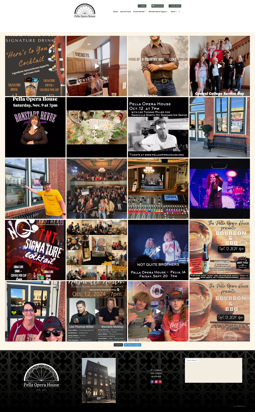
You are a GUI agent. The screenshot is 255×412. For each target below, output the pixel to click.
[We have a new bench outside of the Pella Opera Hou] (219, 127)
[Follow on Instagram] (156, 381)
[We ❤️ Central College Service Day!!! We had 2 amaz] (219, 66)
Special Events (125, 12)
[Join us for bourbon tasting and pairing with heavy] (219, 311)
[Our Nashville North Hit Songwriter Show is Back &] (97, 311)
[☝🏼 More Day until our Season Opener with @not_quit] (219, 188)
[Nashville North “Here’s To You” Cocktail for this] (35, 66)
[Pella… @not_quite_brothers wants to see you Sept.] (158, 311)
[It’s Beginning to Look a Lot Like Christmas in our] (97, 127)
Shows (115, 12)
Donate (143, 6)
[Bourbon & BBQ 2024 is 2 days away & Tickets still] (219, 250)
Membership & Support (158, 12)
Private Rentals (139, 12)
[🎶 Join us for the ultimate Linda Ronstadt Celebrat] (35, 127)
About (173, 12)
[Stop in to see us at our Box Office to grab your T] (97, 66)
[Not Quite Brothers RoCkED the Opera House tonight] (97, 188)
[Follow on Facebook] (152, 381)
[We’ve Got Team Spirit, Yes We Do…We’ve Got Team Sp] (35, 311)
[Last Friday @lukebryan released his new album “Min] (158, 66)
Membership (158, 6)
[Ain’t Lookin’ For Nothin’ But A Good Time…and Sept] (158, 250)
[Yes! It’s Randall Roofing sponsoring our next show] (35, 188)
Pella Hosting (241, 406)
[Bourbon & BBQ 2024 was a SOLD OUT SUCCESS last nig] (97, 250)
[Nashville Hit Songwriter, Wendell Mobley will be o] (158, 127)
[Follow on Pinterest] (160, 381)
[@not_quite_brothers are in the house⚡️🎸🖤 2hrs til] (158, 188)
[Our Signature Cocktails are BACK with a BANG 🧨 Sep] (35, 250)
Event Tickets (175, 6)
